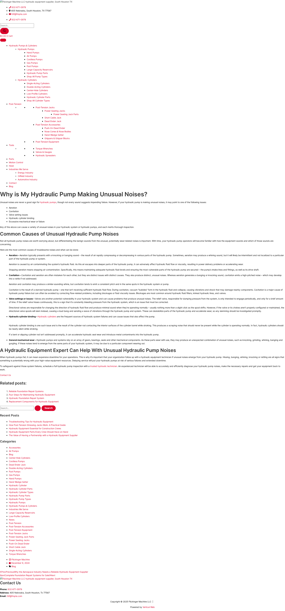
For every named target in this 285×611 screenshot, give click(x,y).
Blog (11, 186)
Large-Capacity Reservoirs (40, 69)
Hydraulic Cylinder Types (21, 492)
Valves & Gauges (44, 152)
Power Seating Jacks (55, 111)
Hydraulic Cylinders (27, 80)
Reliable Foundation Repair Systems (26, 391)
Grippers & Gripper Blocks (57, 138)
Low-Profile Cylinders (37, 93)
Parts (11, 159)
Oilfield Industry (25, 176)
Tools (11, 145)
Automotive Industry (27, 179)
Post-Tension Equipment (47, 141)
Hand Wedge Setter (54, 135)
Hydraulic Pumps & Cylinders (23, 45)
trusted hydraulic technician (103, 366)
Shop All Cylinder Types (38, 100)
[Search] (4, 31)
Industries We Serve (18, 169)
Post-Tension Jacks (45, 107)
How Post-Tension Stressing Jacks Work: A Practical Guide (37, 425)
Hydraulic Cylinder (18, 485)
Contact (13, 183)
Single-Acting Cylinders (38, 83)
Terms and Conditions (164, 601)
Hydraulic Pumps (26, 49)
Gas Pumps (32, 63)
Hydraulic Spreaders (46, 155)
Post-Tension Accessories (48, 124)
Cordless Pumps (34, 59)
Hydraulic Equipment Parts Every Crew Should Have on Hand (38, 432)
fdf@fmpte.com (14, 596)
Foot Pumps (32, 66)
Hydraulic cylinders (47, 316)
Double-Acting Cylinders (38, 87)
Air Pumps (32, 56)
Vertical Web (149, 607)
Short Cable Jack (53, 117)
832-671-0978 (15, 589)
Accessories (14, 447)
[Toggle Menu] (3, 40)
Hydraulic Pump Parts (37, 73)
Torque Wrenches (44, 148)
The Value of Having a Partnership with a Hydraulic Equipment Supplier (43, 435)
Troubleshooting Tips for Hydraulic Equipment (31, 421)
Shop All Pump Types (37, 76)
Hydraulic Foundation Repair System (26, 398)
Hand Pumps (33, 52)
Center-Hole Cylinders (37, 90)
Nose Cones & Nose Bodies (58, 131)
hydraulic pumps (48, 202)
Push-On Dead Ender (55, 128)
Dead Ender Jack (53, 121)
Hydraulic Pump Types (20, 499)
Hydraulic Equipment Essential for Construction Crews (35, 428)
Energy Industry (25, 172)
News (11, 519)
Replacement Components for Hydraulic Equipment (34, 401)
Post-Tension (15, 104)
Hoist (11, 166)
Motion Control (16, 162)
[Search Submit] (38, 408)
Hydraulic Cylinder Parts (38, 97)
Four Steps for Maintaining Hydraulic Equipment (32, 394)
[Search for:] (20, 408)
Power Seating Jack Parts (66, 114)
